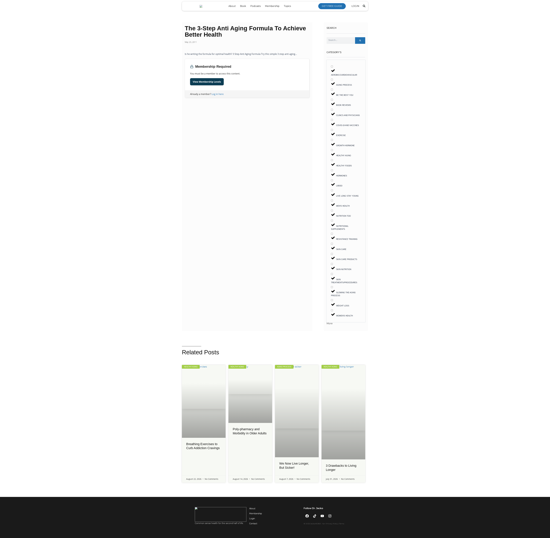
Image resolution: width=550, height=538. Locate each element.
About (232, 6)
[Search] (360, 40)
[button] (364, 6)
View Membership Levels (207, 81)
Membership (272, 6)
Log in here (218, 94)
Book (243, 6)
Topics (287, 6)
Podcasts (255, 6)
